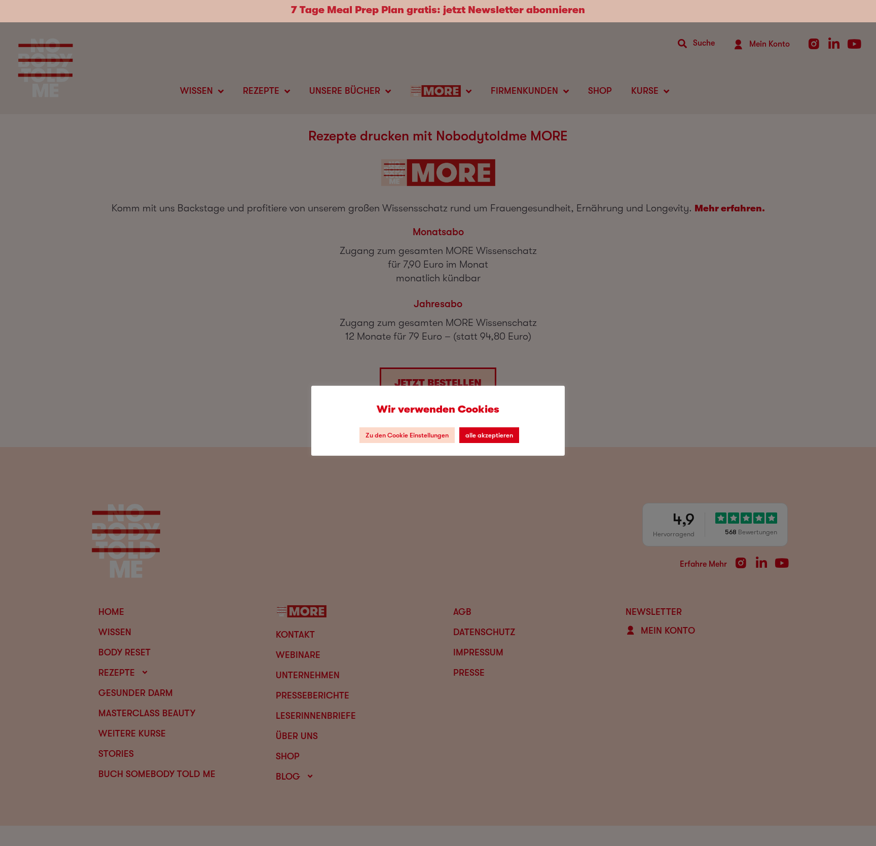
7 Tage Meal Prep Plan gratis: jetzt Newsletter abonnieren (438, 10)
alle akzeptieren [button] (489, 435)
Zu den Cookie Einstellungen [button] (407, 435)
